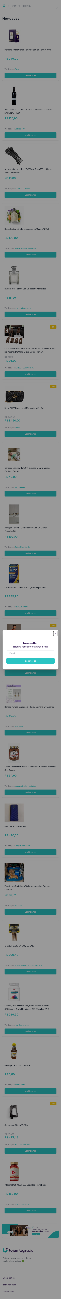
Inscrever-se (30, 661)
